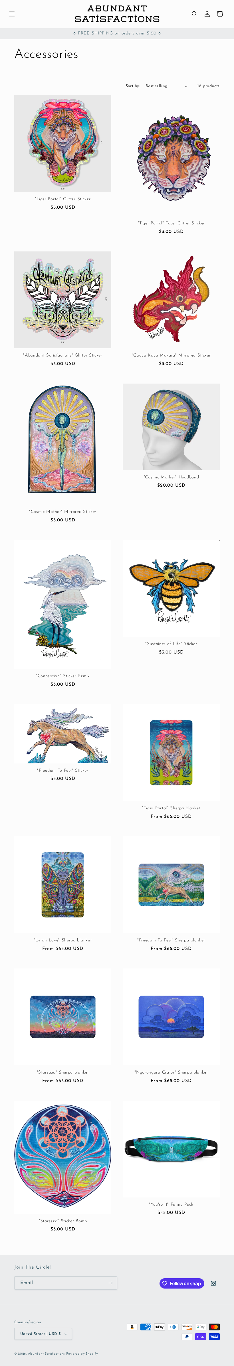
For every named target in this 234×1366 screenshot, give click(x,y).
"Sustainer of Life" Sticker (171, 644)
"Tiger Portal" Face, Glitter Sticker (171, 223)
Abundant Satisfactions (46, 1353)
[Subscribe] (110, 1283)
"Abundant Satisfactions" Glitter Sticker (62, 355)
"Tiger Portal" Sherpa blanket (171, 808)
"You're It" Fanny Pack (171, 1205)
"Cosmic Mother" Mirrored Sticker (62, 512)
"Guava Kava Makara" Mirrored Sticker (171, 355)
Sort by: (133, 86)
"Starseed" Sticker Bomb (63, 1221)
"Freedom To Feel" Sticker (62, 771)
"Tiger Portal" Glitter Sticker (63, 199)
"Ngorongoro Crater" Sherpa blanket (171, 1072)
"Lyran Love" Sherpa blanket (63, 940)
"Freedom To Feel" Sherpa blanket (171, 940)
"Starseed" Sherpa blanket (63, 1072)
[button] (12, 14)
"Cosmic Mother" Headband (171, 477)
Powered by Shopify (82, 1353)
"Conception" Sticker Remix (63, 676)
